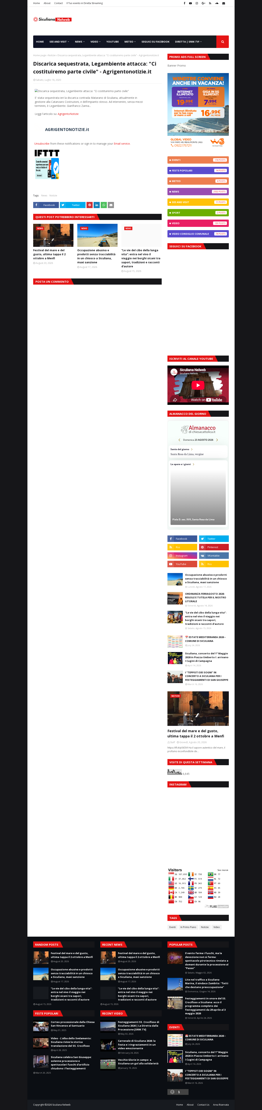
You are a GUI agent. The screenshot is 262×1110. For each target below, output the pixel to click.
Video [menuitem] (94, 41)
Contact (58, 3)
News (44, 195)
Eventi (195, 160)
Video (195, 223)
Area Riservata (221, 1104)
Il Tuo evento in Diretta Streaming (85, 3)
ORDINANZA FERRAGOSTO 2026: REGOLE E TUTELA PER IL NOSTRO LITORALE (205, 597)
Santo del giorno (198, 451)
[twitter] (214, 538)
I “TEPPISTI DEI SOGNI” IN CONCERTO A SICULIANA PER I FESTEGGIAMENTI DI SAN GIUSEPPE (206, 676)
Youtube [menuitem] (112, 41)
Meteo (195, 181)
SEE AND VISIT (195, 202)
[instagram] (197, 3)
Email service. (122, 143)
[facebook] (184, 3)
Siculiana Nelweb (61, 1104)
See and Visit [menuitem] (58, 41)
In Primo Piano (188, 927)
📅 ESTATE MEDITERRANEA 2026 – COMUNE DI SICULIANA (205, 639)
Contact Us (203, 1104)
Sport (195, 212)
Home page (39, 55)
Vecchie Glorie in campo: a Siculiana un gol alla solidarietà (138, 1061)
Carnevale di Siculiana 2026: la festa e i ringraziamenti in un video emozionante (137, 1044)
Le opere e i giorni (198, 493)
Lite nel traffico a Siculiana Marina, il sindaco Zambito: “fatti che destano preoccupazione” (206, 983)
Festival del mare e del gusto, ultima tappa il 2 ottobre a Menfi (49, 254)
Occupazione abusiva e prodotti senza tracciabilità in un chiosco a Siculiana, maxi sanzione (96, 256)
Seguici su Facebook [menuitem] (155, 41)
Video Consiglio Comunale (195, 234)
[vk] (214, 555)
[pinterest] (214, 547)
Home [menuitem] (40, 41)
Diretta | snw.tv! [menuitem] (187, 41)
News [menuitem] (78, 41)
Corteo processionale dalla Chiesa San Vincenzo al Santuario (73, 1024)
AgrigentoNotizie (68, 114)
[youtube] (190, 3)
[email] (223, 3)
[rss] (210, 3)
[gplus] (203, 3)
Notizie (52, 55)
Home (36, 3)
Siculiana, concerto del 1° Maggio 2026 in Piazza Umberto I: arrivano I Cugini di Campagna (206, 657)
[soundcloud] (216, 3)
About (47, 3)
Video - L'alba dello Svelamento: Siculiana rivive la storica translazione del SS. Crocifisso (71, 1042)
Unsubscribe (41, 143)
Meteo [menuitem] (128, 41)
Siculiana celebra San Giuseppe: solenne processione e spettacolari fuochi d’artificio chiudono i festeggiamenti (71, 1062)
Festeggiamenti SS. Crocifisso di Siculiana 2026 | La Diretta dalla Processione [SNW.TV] (138, 1025)
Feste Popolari (195, 170)
